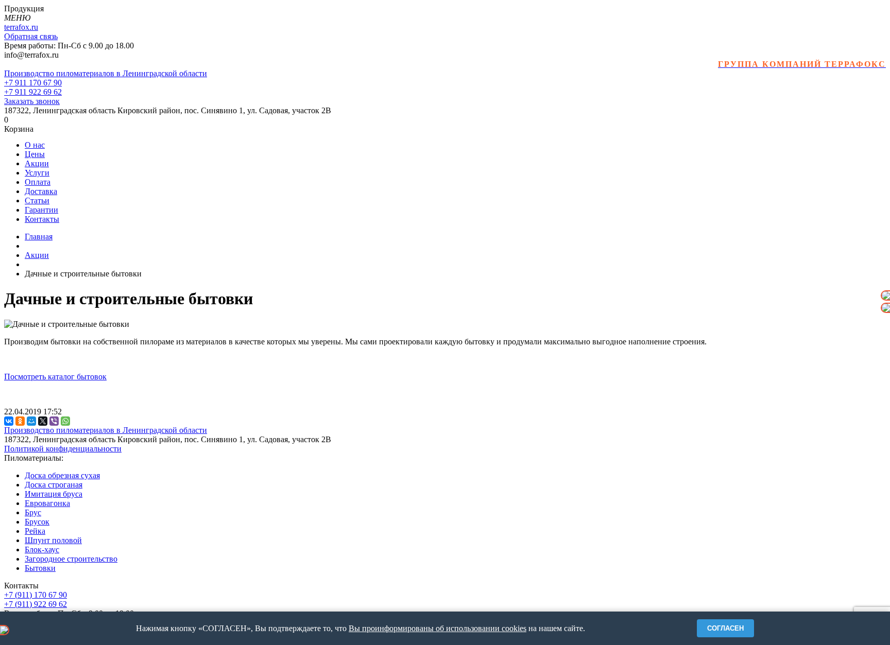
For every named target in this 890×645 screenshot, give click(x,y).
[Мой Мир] (31, 421)
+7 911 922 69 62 (33, 92)
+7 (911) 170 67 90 (35, 594)
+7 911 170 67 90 (33, 82)
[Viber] (54, 421)
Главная (39, 236)
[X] (42, 421)
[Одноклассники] (20, 421)
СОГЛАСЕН (725, 628)
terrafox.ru (21, 27)
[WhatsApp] (65, 421)
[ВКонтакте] (8, 421)
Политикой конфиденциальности (63, 448)
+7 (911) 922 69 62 (35, 604)
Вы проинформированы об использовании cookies (437, 628)
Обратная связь (31, 36)
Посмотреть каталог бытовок (55, 376)
